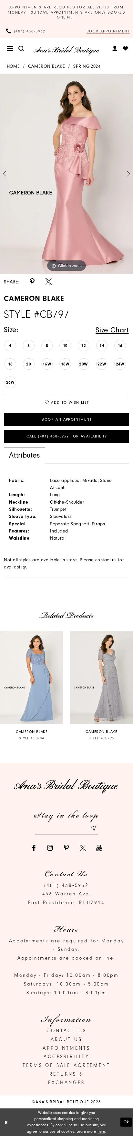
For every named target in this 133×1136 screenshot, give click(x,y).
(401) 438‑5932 (66, 885)
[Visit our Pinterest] (66, 848)
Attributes (24, 455)
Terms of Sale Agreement (66, 1065)
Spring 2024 (86, 66)
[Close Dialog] (6, 1122)
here (101, 1131)
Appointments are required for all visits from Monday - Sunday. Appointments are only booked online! (66, 12)
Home (13, 66)
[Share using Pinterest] (32, 282)
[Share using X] (48, 282)
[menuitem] (10, 48)
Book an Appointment (67, 419)
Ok (126, 1122)
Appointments (66, 1048)
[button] (10, 48)
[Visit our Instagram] (50, 848)
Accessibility (66, 1056)
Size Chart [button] (112, 330)
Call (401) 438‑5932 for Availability (66, 436)
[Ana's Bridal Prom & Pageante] (66, 50)
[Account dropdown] (115, 48)
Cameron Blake (46, 66)
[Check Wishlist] (125, 48)
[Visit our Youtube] (99, 848)
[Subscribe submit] (93, 828)
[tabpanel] (66, 173)
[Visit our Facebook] (33, 848)
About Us (66, 1039)
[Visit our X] (82, 848)
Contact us (66, 1031)
